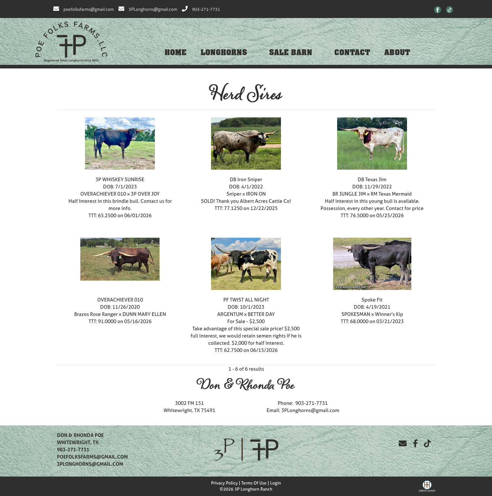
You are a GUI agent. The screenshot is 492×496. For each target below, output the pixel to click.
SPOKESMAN (355, 313)
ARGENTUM (230, 313)
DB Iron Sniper (246, 179)
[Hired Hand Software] (427, 485)
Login (275, 483)
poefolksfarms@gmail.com (88, 9)
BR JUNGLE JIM (349, 193)
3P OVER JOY (145, 193)
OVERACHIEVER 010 (103, 193)
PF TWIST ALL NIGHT (246, 299)
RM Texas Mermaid (391, 193)
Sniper (234, 193)
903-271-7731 (206, 9)
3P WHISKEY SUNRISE (119, 179)
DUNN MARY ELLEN (144, 313)
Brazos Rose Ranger (96, 313)
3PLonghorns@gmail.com (153, 9)
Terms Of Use (254, 483)
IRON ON (256, 193)
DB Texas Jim (372, 179)
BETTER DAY (261, 313)
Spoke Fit (372, 299)
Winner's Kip (389, 313)
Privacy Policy (224, 483)
